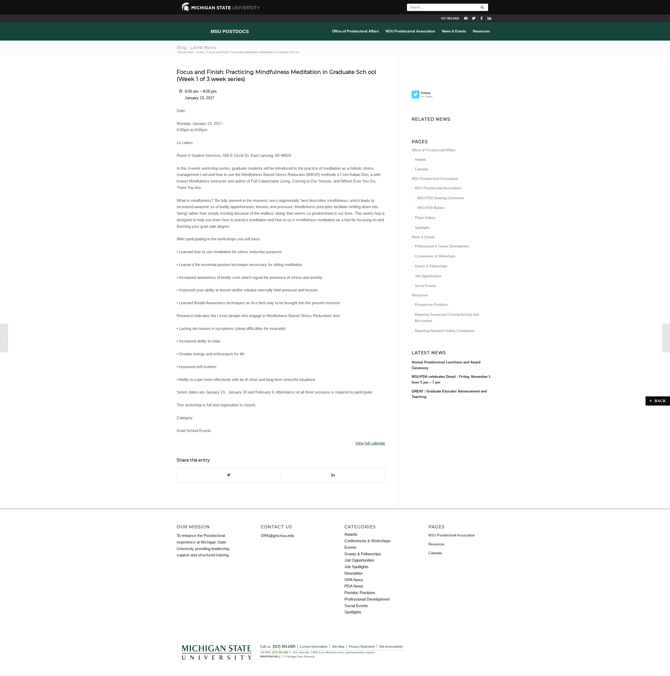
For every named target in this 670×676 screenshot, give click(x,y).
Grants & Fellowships (431, 266)
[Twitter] (473, 18)
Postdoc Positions (359, 592)
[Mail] (466, 18)
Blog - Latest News (196, 47)
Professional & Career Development (442, 246)
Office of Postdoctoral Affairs (434, 150)
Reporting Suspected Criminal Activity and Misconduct (447, 318)
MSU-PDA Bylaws (431, 208)
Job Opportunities (428, 276)
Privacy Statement (362, 647)
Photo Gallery (425, 218)
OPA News (353, 580)
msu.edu (304, 652)
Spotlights (422, 228)
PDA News (353, 586)
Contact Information (313, 647)
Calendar (421, 169)
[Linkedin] (489, 18)
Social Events (425, 286)
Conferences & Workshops (435, 256)
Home (200, 52)
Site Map (338, 647)
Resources (420, 295)
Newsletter (353, 573)
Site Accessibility (391, 647)
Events (350, 547)
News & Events (423, 237)
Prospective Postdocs (431, 305)
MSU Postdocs (230, 31)
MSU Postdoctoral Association (435, 179)
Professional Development (366, 599)
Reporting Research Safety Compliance (444, 331)
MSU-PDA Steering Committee (440, 198)
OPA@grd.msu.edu (277, 535)
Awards (420, 160)
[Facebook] (481, 18)
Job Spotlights (356, 566)
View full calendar (370, 443)
